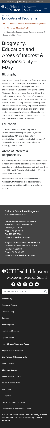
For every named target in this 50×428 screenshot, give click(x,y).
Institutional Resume (10, 331)
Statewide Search (9, 370)
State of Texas (8, 363)
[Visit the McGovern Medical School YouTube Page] (31, 284)
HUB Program (8, 324)
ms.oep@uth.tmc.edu (20, 237)
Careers (5, 318)
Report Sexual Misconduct (13, 350)
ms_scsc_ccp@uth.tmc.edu (23, 255)
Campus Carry (8, 311)
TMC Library (7, 389)
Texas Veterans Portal (11, 383)
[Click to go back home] (4, 24)
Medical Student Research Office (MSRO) (27, 23)
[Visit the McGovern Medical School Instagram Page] (25, 284)
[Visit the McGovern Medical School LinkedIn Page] (37, 284)
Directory (11, 2)
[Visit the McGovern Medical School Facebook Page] (13, 284)
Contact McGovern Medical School (16, 409)
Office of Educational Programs (22, 211)
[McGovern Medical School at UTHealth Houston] (21, 8)
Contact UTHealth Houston (13, 402)
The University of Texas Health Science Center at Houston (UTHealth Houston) (24, 418)
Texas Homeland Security (12, 376)
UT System (6, 396)
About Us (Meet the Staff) (18, 28)
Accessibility (7, 299)
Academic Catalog (9, 305)
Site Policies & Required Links (14, 357)
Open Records (8, 337)
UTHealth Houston (35, 2)
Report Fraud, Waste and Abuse (15, 344)
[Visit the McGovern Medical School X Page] (19, 284)
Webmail (22, 2)
